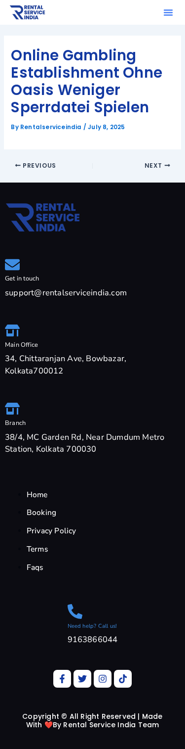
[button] (168, 12)
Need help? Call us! (92, 626)
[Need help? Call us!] (75, 611)
